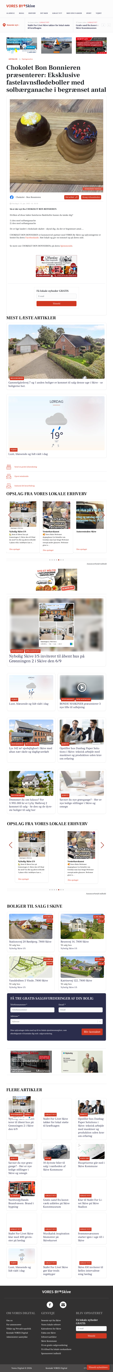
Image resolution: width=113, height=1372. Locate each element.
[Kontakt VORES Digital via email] (63, 1304)
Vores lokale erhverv (51, 1324)
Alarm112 (10, 13)
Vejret (99, 13)
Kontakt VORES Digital (17, 1332)
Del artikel (69, 197)
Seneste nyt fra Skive (51, 1320)
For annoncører (13, 1324)
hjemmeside (66, 245)
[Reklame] (21, 45)
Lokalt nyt (57, 13)
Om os (9, 1320)
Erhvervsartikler (49, 1337)
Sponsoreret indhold (51, 1353)
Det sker (44, 13)
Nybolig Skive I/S (17, 948)
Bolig (21, 13)
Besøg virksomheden (91, 197)
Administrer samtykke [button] (17, 1337)
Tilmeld (56, 303)
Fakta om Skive (48, 1332)
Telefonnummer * (18, 1004)
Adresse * (14, 1016)
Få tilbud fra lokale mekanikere (56, 1349)
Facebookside (32, 237)
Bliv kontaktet (92, 1032)
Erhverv (32, 13)
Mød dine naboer (74, 13)
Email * (62, 1004)
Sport (88, 13)
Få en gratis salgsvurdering (54, 1345)
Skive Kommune (49, 1341)
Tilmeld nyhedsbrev (98, 1367)
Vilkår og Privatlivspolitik (18, 1328)
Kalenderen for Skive (51, 1328)
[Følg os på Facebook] (50, 1304)
